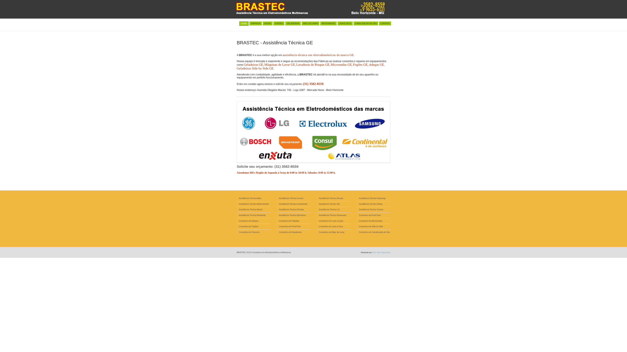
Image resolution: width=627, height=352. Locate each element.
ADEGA (267, 23)
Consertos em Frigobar (289, 221)
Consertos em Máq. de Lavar (332, 232)
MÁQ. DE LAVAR (310, 23)
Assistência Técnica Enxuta (331, 198)
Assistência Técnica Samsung (372, 198)
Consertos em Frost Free (290, 226)
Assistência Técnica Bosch (251, 209)
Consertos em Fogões (248, 226)
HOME (244, 23)
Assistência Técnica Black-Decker (254, 204)
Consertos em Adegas (248, 221)
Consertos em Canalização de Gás (374, 232)
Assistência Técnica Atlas (250, 198)
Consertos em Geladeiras (290, 232)
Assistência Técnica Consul (291, 198)
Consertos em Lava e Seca (331, 226)
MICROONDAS (328, 23)
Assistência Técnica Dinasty (291, 209)
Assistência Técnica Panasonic (332, 215)
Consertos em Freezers (249, 232)
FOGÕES (279, 23)
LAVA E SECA (345, 23)
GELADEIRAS (293, 23)
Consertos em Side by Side (371, 226)
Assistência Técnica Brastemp (252, 215)
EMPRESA (255, 23)
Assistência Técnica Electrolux (292, 215)
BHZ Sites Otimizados (381, 252)
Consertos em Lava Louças (331, 221)
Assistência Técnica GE (329, 204)
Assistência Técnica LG (329, 209)
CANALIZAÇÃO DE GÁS (366, 23)
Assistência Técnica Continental (293, 204)
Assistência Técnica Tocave (371, 209)
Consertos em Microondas (370, 221)
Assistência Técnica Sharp (370, 204)
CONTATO (385, 23)
